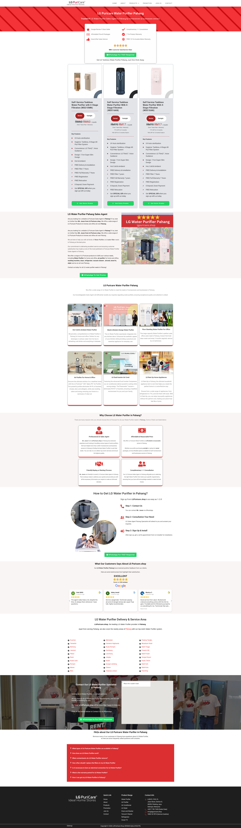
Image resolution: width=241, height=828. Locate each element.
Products (133, 3)
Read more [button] (143, 608)
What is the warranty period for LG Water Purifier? (90, 773)
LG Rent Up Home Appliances (156, 377)
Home (114, 3)
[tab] (120, 748)
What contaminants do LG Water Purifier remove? (90, 758)
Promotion (147, 3)
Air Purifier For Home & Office (84, 377)
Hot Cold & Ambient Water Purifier (85, 330)
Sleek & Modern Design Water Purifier (120, 330)
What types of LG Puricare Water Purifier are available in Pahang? (95, 748)
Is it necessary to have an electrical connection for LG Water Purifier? (97, 768)
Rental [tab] (80, 116)
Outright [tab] (89, 116)
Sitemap (69, 826)
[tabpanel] (85, 126)
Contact (168, 3)
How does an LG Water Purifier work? (85, 753)
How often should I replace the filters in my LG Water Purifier (93, 763)
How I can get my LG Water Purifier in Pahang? (88, 777)
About (123, 3)
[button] (171, 600)
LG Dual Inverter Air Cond (120, 377)
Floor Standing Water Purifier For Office (156, 329)
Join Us (158, 3)
